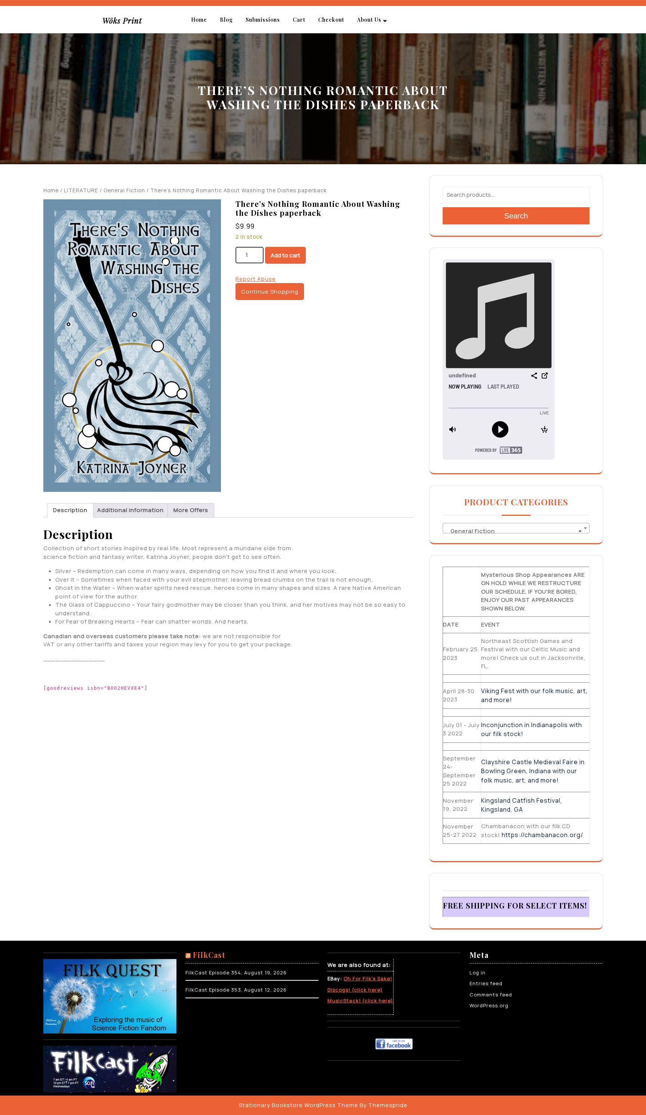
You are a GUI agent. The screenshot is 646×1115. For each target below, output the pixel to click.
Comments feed (491, 994)
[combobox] (516, 528)
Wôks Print (122, 20)
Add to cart (285, 255)
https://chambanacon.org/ (542, 835)
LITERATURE (81, 190)
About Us (369, 19)
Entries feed (486, 983)
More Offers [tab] (190, 510)
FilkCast (209, 955)
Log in (478, 972)
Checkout (331, 19)
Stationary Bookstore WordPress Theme (298, 1105)
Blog (226, 19)
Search (516, 216)
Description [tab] (70, 510)
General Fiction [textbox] (514, 531)
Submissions (263, 19)
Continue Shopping (269, 291)
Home (199, 19)
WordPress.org (489, 1005)
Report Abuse (256, 279)
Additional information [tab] (130, 510)
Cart (299, 19)
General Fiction (124, 190)
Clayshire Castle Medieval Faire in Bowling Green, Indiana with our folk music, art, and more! (533, 771)
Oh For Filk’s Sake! (368, 978)
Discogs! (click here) (355, 989)
